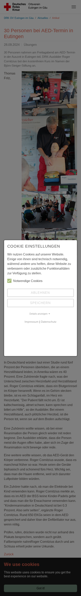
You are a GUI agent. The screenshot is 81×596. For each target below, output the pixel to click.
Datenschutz (48, 321)
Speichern (40, 303)
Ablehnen (40, 292)
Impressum (32, 321)
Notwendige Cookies (27, 281)
